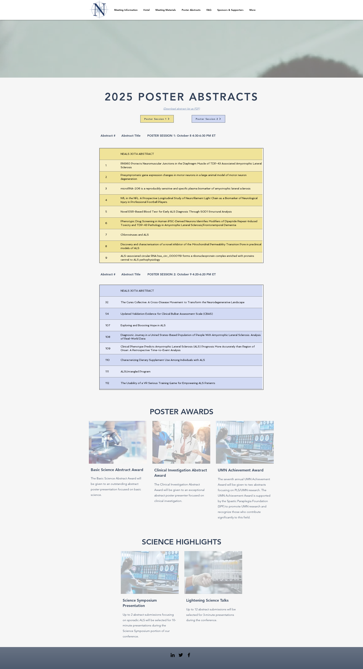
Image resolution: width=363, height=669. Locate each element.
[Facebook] (189, 655)
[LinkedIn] (172, 655)
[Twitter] (181, 655)
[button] (191, 9)
